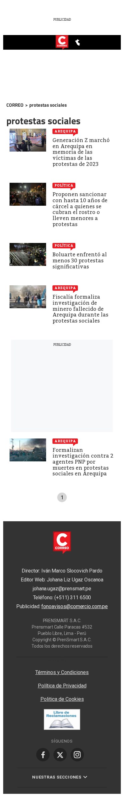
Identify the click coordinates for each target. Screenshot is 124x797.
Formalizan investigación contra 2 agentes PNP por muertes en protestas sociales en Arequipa (83, 462)
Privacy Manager (62, 660)
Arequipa (65, 131)
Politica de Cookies (62, 699)
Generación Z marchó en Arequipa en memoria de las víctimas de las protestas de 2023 (81, 152)
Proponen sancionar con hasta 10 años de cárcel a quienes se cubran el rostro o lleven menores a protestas (79, 209)
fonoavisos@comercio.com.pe (74, 606)
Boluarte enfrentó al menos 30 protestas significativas (79, 260)
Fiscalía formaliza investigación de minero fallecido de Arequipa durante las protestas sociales (80, 309)
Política (63, 185)
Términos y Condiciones (62, 672)
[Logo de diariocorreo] (62, 42)
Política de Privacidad (62, 686)
